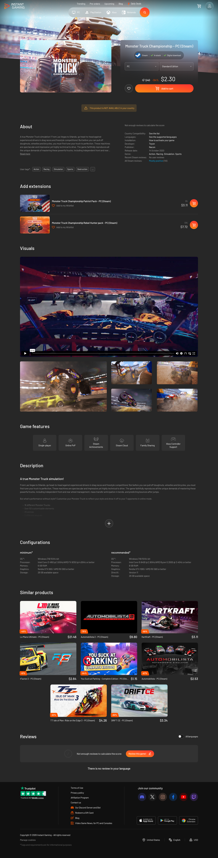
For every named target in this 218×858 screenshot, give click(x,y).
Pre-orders (95, 3)
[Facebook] (173, 797)
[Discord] (142, 797)
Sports (178, 154)
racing (46, 169)
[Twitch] (194, 797)
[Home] (14, 6)
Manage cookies (28, 840)
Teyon (152, 143)
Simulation (169, 154)
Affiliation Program (80, 797)
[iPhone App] (146, 820)
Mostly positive (156, 160)
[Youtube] (183, 797)
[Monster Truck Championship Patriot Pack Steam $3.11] (35, 203)
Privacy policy (77, 792)
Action (152, 154)
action (36, 169)
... (93, 169)
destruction (82, 169)
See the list (154, 133)
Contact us (76, 802)
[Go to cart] (199, 6)
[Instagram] (163, 797)
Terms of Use (77, 787)
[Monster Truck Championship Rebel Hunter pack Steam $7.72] (35, 224)
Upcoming (109, 3)
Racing (159, 154)
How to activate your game (161, 140)
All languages (192, 736)
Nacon (152, 147)
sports (70, 169)
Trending (81, 3)
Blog (121, 3)
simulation (58, 169)
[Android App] (167, 820)
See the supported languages (163, 137)
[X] (152, 797)
